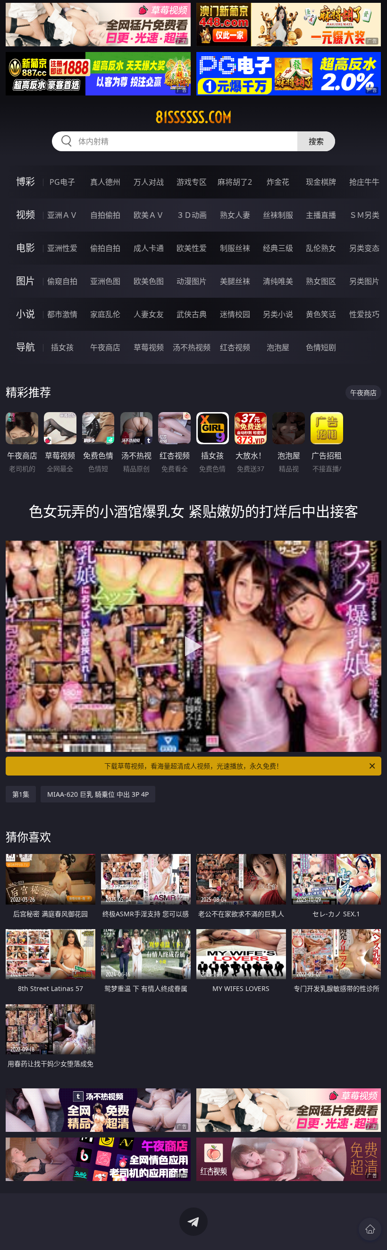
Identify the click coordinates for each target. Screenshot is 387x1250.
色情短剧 (321, 347)
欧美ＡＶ (149, 215)
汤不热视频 (191, 347)
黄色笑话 (321, 314)
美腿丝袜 (235, 281)
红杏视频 (235, 347)
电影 (25, 247)
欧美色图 (149, 281)
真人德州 (105, 182)
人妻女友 (149, 314)
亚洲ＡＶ (62, 215)
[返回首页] (370, 1229)
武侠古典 (192, 314)
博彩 (25, 181)
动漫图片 (192, 281)
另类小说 (278, 314)
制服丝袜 (235, 248)
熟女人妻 (235, 215)
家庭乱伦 (105, 314)
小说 (25, 314)
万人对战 (149, 182)
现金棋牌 (321, 182)
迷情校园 (235, 314)
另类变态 (364, 248)
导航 (25, 347)
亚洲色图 (105, 281)
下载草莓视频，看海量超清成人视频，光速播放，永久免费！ (193, 765)
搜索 (316, 141)
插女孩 (62, 347)
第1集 (20, 794)
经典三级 (278, 248)
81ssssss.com (193, 117)
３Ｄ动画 (192, 215)
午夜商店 (105, 347)
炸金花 (278, 182)
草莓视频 (149, 347)
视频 (25, 214)
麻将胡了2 (235, 182)
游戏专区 (192, 182)
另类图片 (364, 281)
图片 (25, 281)
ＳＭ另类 (364, 215)
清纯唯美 (278, 281)
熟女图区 (321, 281)
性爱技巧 (364, 314)
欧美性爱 (192, 248)
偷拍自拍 (105, 248)
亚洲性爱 (62, 248)
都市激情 (62, 314)
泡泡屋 (278, 347)
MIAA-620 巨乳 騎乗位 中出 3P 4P (98, 794)
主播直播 (321, 215)
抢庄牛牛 (364, 182)
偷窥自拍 (62, 281)
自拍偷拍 (105, 215)
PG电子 (62, 182)
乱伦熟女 (321, 248)
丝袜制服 (278, 215)
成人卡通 (149, 248)
